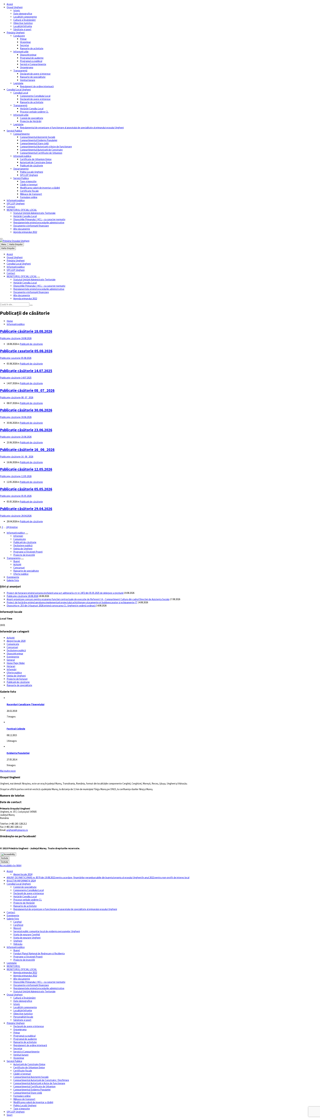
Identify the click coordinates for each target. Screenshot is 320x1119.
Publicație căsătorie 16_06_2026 (27, 449)
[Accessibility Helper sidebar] (8, 854)
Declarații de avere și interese (35, 73)
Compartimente (21, 133)
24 (7, 527)
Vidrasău (17, 944)
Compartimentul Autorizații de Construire (41, 149)
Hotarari (11, 666)
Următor (13, 527)
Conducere (19, 35)
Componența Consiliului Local (35, 95)
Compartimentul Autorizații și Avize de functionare (46, 146)
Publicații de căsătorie (31, 165)
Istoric (16, 10)
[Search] (31, 305)
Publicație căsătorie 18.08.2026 (26, 331)
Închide (4, 858)
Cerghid (17, 921)
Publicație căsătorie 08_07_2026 (27, 390)
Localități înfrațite (22, 26)
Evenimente (13, 577)
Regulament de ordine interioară (37, 86)
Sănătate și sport (22, 29)
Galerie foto (13, 580)
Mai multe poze (8, 770)
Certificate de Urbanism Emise (36, 159)
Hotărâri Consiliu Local (31, 108)
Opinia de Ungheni (22, 548)
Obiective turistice (23, 23)
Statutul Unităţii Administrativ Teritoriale (34, 213)
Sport (9, 1115)
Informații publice (22, 156)
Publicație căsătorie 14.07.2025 (26, 370)
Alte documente (21, 228)
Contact (11, 206)
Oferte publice (20, 573)
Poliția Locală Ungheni (31, 171)
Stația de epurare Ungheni (26, 937)
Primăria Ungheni (15, 32)
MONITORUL (13, 966)
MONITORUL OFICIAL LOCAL (22, 209)
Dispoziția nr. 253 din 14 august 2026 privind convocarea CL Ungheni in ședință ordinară (51, 605)
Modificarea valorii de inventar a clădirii (40, 187)
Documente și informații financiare (31, 225)
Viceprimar (25, 42)
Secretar (24, 45)
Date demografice (22, 13)
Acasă (10, 4)
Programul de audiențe (32, 57)
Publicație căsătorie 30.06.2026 (26, 410)
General (11, 659)
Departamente (21, 168)
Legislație (18, 83)
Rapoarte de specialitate (33, 76)
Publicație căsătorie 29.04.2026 (26, 508)
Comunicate (19, 539)
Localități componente (25, 16)
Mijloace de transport (31, 194)
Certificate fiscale (29, 190)
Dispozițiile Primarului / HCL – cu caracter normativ (39, 219)
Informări (18, 536)
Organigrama (26, 67)
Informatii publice (16, 532)
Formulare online (28, 197)
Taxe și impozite (28, 181)
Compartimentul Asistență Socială (37, 137)
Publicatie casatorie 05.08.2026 (26, 351)
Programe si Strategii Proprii (27, 551)
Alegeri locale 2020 (16, 640)
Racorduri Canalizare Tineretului (25, 704)
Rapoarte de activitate (31, 48)
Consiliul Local (20, 92)
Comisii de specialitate (31, 118)
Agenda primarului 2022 (25, 232)
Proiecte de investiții (24, 555)
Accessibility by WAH (10, 865)
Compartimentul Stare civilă (34, 143)
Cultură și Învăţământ (24, 19)
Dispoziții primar (28, 54)
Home (10, 321)
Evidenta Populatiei (18, 753)
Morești (17, 928)
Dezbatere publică (22, 545)
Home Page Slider (16, 663)
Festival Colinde (16, 728)
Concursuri (19, 567)
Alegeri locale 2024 (22, 874)
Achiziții (17, 564)
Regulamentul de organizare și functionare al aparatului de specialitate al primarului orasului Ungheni (72, 127)
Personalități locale (23, 1016)
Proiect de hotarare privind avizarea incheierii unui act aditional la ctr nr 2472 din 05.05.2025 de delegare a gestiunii (65, 592)
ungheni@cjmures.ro (17, 830)
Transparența (13, 558)
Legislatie (18, 124)
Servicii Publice (14, 130)
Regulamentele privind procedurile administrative (38, 222)
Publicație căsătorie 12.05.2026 (26, 469)
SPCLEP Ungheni (29, 175)
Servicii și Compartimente (33, 64)
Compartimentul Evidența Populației (38, 140)
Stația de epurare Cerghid (26, 934)
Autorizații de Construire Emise (36, 162)
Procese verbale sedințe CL (34, 111)
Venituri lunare (27, 80)
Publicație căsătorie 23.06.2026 (26, 430)
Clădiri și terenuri (29, 184)
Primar (23, 38)
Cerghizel (18, 925)
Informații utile (20, 51)
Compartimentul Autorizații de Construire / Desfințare (41, 1080)
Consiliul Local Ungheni (19, 89)
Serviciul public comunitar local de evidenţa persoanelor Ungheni (46, 931)
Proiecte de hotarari (17, 678)
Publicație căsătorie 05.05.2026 (26, 489)
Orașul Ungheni (14, 7)
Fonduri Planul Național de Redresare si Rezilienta (39, 953)
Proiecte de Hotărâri (30, 121)
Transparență (20, 70)
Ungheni (17, 940)
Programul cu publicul (31, 61)
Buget (16, 561)
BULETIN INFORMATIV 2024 (21, 880)
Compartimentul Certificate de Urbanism (41, 152)
